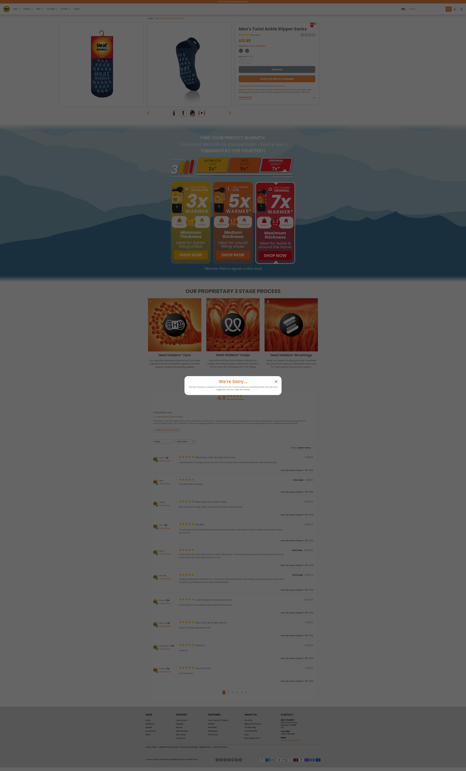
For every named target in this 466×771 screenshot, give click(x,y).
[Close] (276, 382)
